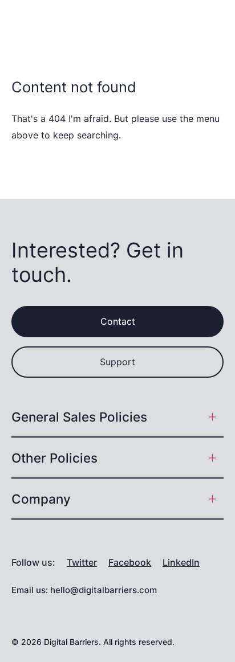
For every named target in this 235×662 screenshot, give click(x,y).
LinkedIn (181, 562)
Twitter (82, 562)
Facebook (129, 562)
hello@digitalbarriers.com (103, 590)
